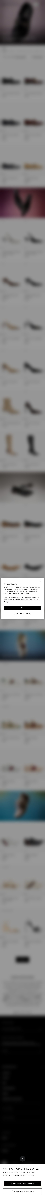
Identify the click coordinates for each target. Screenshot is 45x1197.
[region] (22, 598)
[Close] (22, 1159)
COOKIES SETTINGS (22, 613)
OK (22, 608)
